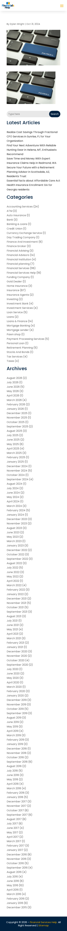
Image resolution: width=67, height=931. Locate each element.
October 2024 (16, 475)
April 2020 (13, 682)
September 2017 (17, 815)
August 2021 (14, 616)
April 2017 (13, 837)
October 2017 (15, 810)
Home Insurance (17, 286)
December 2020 (17, 651)
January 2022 (15, 594)
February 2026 (16, 404)
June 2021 (13, 625)
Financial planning (18, 264)
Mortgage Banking (18, 325)
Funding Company (18, 277)
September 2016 (17, 868)
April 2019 (13, 731)
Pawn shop (14, 334)
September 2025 (17, 426)
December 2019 (17, 700)
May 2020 (13, 678)
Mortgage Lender (18, 330)
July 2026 (13, 382)
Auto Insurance (16, 215)
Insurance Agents (18, 295)
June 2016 (13, 881)
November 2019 (16, 704)
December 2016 (17, 854)
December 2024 (17, 466)
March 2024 (14, 506)
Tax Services (15, 356)
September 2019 (17, 713)
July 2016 (12, 876)
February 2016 (16, 899)
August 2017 (14, 819)
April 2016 (13, 890)
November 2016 (17, 859)
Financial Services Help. (43, 922)
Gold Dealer (14, 281)
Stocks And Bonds (18, 352)
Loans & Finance (17, 321)
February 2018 (16, 793)
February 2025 (16, 457)
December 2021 (17, 598)
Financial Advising (18, 251)
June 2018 (13, 775)
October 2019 (15, 709)
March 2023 (14, 541)
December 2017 (17, 801)
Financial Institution (19, 259)
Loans (10, 317)
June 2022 (13, 572)
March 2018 (14, 788)
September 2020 (17, 665)
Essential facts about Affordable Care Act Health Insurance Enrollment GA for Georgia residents (33, 185)
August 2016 (14, 872)
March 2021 (14, 638)
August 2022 (14, 563)
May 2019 (12, 726)
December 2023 (17, 519)
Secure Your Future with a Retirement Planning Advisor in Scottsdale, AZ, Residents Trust (30, 172)
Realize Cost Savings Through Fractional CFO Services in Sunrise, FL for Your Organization (32, 136)
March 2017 (14, 841)
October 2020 (16, 660)
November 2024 (17, 470)
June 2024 (13, 493)
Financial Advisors (18, 255)
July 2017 (12, 823)
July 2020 (13, 669)
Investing (12, 299)
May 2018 (12, 779)
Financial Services (18, 268)
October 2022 (15, 554)
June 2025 (13, 439)
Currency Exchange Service (24, 233)
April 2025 (13, 448)
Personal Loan (16, 343)
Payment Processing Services (25, 339)
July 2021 (12, 621)
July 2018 (12, 771)
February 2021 (15, 643)
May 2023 (13, 537)
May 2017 (12, 832)
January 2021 (15, 647)
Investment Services (20, 308)
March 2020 (14, 687)
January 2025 (15, 462)
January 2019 (15, 744)
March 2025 (14, 453)
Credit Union (14, 228)
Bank (10, 220)
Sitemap (43, 925)
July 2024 (13, 488)
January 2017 (15, 850)
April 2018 (13, 784)
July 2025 (13, 435)
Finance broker (16, 246)
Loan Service (15, 312)
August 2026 (14, 378)
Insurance (13, 290)
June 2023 (13, 532)
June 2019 (13, 722)
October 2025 (16, 422)
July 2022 (12, 567)
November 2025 (17, 417)
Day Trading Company (21, 237)
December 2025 (17, 413)
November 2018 (17, 753)
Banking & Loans (17, 224)
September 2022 (17, 559)
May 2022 (13, 576)
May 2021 (12, 629)
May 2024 (13, 497)
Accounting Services (20, 206)
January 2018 (15, 797)
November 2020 (17, 656)
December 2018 (17, 748)
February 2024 (16, 510)
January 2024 (15, 515)
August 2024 (14, 484)
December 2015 (17, 907)
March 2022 (14, 585)
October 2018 (15, 757)
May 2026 (13, 391)
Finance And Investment (22, 242)
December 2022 (17, 550)
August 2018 (14, 766)
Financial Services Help (21, 273)
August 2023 (14, 528)
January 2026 (15, 409)
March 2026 (14, 400)
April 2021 (13, 634)
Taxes (10, 361)
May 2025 (13, 444)
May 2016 (12, 885)
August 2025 (14, 431)
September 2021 (17, 612)
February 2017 (16, 845)
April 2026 (13, 395)
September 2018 (17, 762)
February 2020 (16, 691)
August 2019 (14, 717)
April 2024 (13, 501)
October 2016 (15, 863)
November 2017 (17, 806)
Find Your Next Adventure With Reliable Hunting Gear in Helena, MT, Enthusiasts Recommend (32, 150)
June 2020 (13, 673)
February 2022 (16, 590)
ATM (9, 211)
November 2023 (17, 523)
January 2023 (15, 545)
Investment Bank (17, 303)
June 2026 (13, 387)
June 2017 (13, 828)
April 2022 (13, 581)
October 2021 (15, 607)
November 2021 (16, 603)
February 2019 (15, 740)
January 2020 (15, 695)
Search (55, 114)
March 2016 (14, 894)
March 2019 (14, 735)
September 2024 (17, 479)
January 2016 (15, 903)
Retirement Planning (20, 348)
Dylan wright (17, 24)
